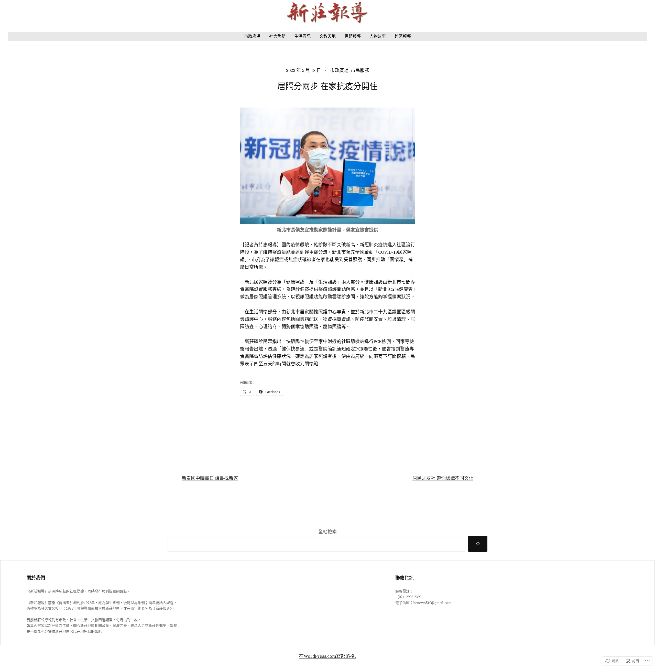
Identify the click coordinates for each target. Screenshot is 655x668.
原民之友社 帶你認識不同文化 (442, 478)
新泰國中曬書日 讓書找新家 (210, 478)
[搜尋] (477, 544)
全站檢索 (327, 532)
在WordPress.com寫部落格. (327, 656)
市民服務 (360, 70)
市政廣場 (339, 70)
